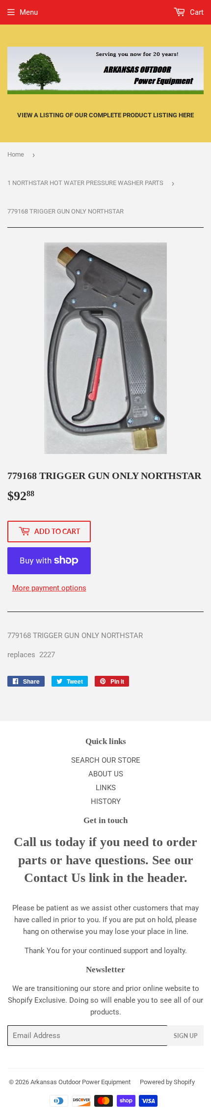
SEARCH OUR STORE (105, 760)
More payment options (49, 588)
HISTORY (106, 801)
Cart (196, 12)
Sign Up (185, 1035)
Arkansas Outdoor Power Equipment (80, 1082)
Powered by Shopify (167, 1082)
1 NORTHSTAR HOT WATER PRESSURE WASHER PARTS (85, 182)
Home (15, 154)
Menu (29, 12)
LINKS (106, 787)
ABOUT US (105, 774)
